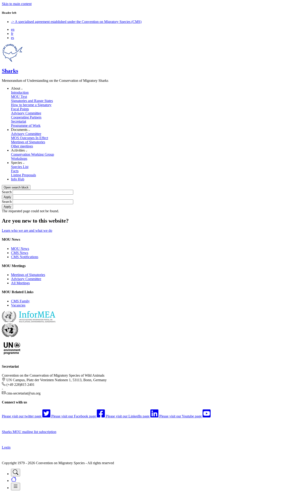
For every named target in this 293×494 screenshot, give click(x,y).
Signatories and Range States (32, 101)
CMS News (19, 253)
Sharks (10, 71)
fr (12, 34)
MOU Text (19, 97)
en (12, 29)
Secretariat (18, 121)
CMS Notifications (24, 257)
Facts (15, 171)
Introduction (20, 92)
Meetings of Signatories (28, 142)
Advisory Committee (26, 113)
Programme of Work (26, 125)
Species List (19, 167)
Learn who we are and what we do (27, 230)
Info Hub (17, 179)
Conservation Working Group (32, 154)
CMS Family (20, 301)
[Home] (12, 61)
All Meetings (20, 283)
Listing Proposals (23, 175)
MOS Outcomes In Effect (29, 138)
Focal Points (20, 109)
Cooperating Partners (26, 117)
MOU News (20, 249)
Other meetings (22, 146)
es (12, 38)
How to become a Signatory (31, 105)
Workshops (19, 158)
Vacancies (18, 305)
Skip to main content (17, 4)
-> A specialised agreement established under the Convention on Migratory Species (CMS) (76, 22)
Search (7, 192)
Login (6, 447)
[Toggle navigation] (15, 472)
